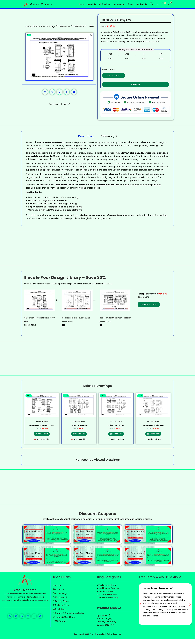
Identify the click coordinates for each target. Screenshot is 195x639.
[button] (91, 35)
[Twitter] (28, 616)
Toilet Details (63, 26)
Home (28, 26)
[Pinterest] (40, 616)
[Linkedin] (22, 616)
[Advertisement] (97, 248)
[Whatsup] (9, 616)
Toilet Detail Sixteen (153, 425)
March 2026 (102, 618)
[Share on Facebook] (66, 92)
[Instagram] (16, 616)
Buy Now (135, 84)
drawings (61, 177)
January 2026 (103, 625)
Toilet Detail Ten (116, 425)
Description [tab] (86, 136)
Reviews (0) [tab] (109, 136)
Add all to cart (149, 304)
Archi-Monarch (24, 590)
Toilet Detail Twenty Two (41, 425)
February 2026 (103, 622)
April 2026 (101, 615)
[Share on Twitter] (52, 92)
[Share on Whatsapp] (45, 92)
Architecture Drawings (44, 26)
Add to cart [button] (43, 434)
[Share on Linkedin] (59, 92)
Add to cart (113, 75)
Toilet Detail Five (78, 425)
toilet (99, 152)
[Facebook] (34, 616)
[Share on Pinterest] (74, 92)
